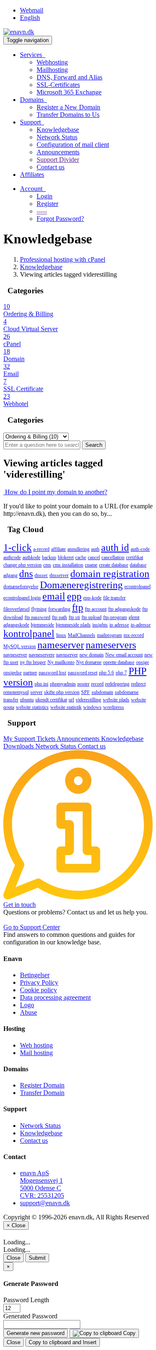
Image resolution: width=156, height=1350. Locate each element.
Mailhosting (52, 69)
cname (91, 565)
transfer (10, 700)
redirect (138, 684)
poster (83, 684)
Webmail (31, 10)
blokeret (66, 557)
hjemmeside (42, 625)
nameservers (111, 644)
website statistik (66, 707)
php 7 (121, 673)
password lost (52, 673)
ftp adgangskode (124, 609)
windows (92, 707)
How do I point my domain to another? (55, 491)
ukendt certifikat (51, 700)
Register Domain (42, 1085)
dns (26, 573)
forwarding (59, 609)
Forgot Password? (60, 218)
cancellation (113, 557)
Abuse (28, 1012)
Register (47, 203)
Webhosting (52, 62)
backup (49, 557)
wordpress (113, 707)
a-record (41, 549)
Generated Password (30, 1316)
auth (95, 549)
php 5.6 (106, 673)
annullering (78, 549)
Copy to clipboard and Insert (63, 1342)
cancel (94, 557)
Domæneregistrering (81, 585)
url (71, 700)
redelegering (117, 684)
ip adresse (119, 625)
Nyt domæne (89, 662)
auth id (115, 547)
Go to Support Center (31, 927)
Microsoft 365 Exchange (69, 92)
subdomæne (127, 692)
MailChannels (81, 635)
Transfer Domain (42, 1092)
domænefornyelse (20, 587)
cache (80, 557)
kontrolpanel (28, 633)
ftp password (37, 617)
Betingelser (35, 974)
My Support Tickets (30, 738)
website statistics (32, 707)
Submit (37, 1258)
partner (30, 673)
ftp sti (74, 617)
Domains (33, 99)
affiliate (58, 549)
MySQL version (19, 646)
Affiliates (32, 174)
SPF (85, 692)
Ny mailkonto (60, 662)
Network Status (57, 137)
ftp (77, 607)
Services (32, 54)
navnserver (67, 655)
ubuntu (27, 700)
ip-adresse (141, 625)
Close (13, 1258)
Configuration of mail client (73, 144)
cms (47, 565)
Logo (27, 1004)
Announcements (58, 152)
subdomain (102, 692)
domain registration (109, 573)
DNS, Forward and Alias (69, 77)
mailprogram (109, 635)
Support (32, 122)
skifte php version (61, 692)
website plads (116, 700)
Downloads (19, 746)
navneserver (15, 655)
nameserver (60, 644)
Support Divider (58, 159)
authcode (12, 557)
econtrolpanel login (22, 598)
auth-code (140, 549)
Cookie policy (38, 989)
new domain (91, 655)
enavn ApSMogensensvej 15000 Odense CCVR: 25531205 (42, 1184)
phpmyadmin (63, 684)
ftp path (59, 617)
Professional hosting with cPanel (62, 259)
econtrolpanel (137, 587)
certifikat (134, 557)
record (97, 684)
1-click (17, 547)
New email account (124, 655)
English (30, 17)
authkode (31, 557)
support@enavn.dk (45, 1202)
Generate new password (35, 1333)
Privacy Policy (39, 982)
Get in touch (19, 904)
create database (113, 565)
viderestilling (88, 700)
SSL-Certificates (58, 84)
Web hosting (36, 1045)
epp (74, 596)
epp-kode (92, 598)
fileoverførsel (16, 609)
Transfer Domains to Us (68, 114)
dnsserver (59, 575)
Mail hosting (36, 1052)
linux (61, 635)
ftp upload (92, 617)
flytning (39, 609)
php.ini (41, 684)
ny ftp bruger (33, 662)
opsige (142, 662)
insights (100, 625)
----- (42, 211)
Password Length (26, 1299)
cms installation (68, 565)
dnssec (41, 575)
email (53, 596)
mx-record (134, 635)
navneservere (41, 655)
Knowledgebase (58, 129)
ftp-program (115, 617)
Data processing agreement (55, 997)
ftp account (95, 609)
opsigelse (12, 673)
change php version (22, 565)
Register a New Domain (68, 107)
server (36, 692)
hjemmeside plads (73, 625)
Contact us (50, 167)
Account (33, 188)
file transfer (114, 598)
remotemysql (16, 692)
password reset (82, 673)
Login (44, 196)
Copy (128, 1333)
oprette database (118, 662)
